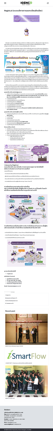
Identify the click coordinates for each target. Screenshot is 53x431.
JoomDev (29, 429)
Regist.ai (22, 48)
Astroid (20, 429)
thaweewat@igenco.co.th (14, 286)
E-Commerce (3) (9, 303)
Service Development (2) (11, 300)
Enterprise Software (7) (11, 298)
